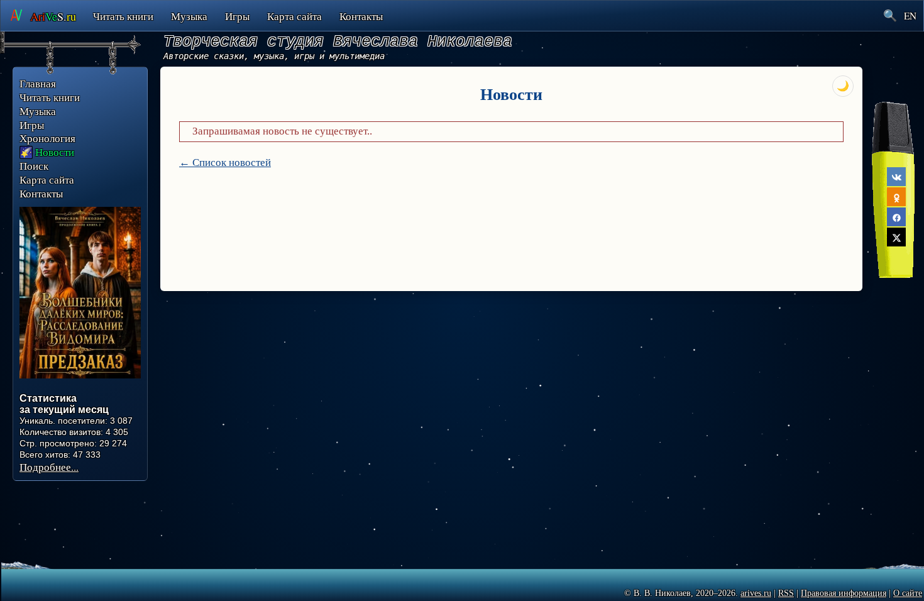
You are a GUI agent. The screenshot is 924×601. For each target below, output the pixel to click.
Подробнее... (49, 467)
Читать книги (123, 16)
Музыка (189, 16)
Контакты (361, 16)
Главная (37, 84)
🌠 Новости (46, 152)
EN (910, 15)
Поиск (33, 166)
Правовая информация (843, 593)
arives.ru (755, 593)
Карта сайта (294, 16)
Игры (237, 16)
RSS (786, 593)
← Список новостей (225, 162)
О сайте (907, 593)
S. (53, 16)
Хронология (47, 138)
